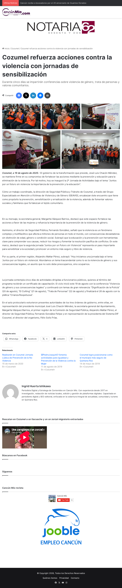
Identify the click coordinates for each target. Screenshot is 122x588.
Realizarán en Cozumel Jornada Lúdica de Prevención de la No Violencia (17, 357)
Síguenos (7, 471)
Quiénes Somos (50, 578)
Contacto (75, 578)
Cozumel (15, 48)
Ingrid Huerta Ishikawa (36, 386)
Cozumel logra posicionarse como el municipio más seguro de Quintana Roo (96, 357)
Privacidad (64, 578)
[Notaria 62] (61, 27)
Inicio (6, 48)
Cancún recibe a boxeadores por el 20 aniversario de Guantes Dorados (53, 3)
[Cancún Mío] (16, 12)
